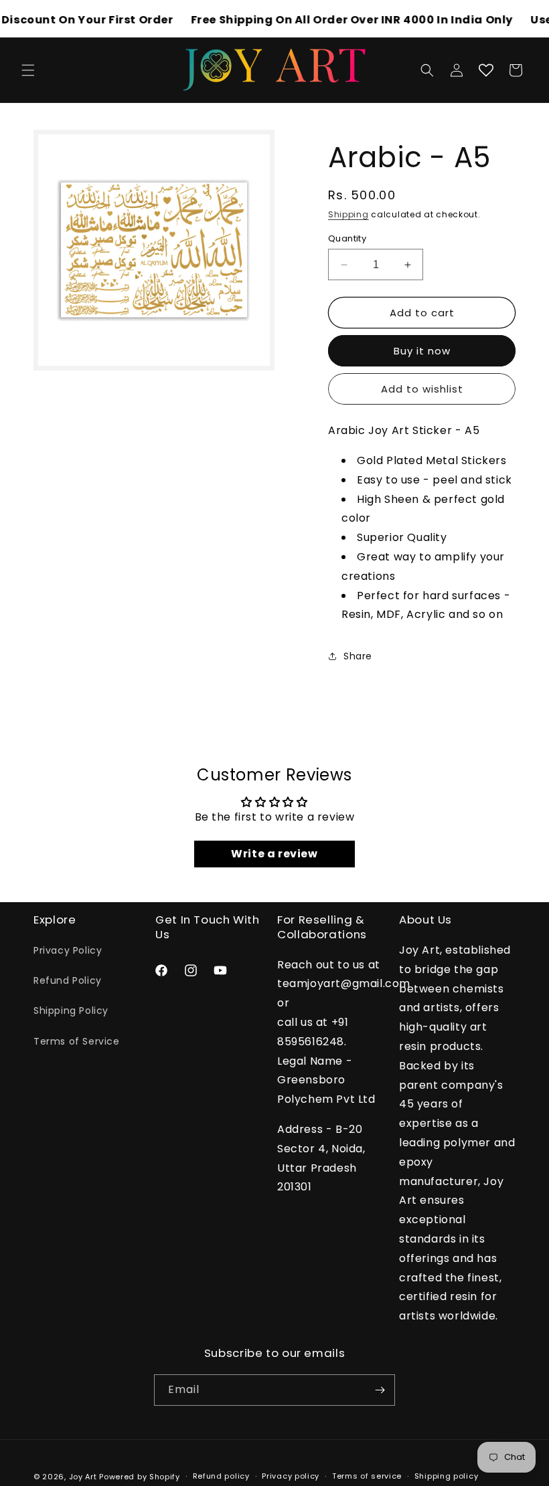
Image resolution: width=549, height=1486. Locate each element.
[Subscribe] (379, 1390)
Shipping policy (446, 1476)
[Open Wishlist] (486, 70)
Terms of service (367, 1476)
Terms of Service (76, 1041)
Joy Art (83, 1476)
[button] (28, 70)
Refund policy (221, 1476)
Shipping (348, 214)
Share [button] (357, 656)
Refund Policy (67, 980)
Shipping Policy (70, 1010)
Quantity (347, 238)
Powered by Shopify (139, 1476)
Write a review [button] (274, 853)
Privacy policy (290, 1476)
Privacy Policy (67, 950)
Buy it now (422, 351)
